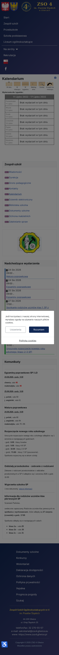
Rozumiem (38, 329)
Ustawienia (15, 329)
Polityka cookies (27, 340)
